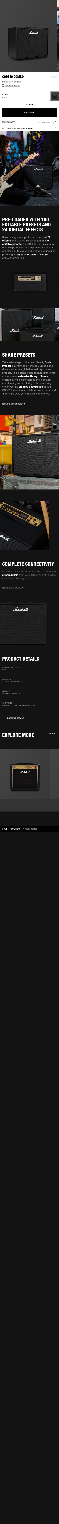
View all (53, 733)
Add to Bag (29, 112)
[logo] (11, 11)
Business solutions (47, 6)
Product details (12, 85)
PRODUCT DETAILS (15, 718)
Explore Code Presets (13, 405)
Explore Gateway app (13, 588)
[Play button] (29, 324)
